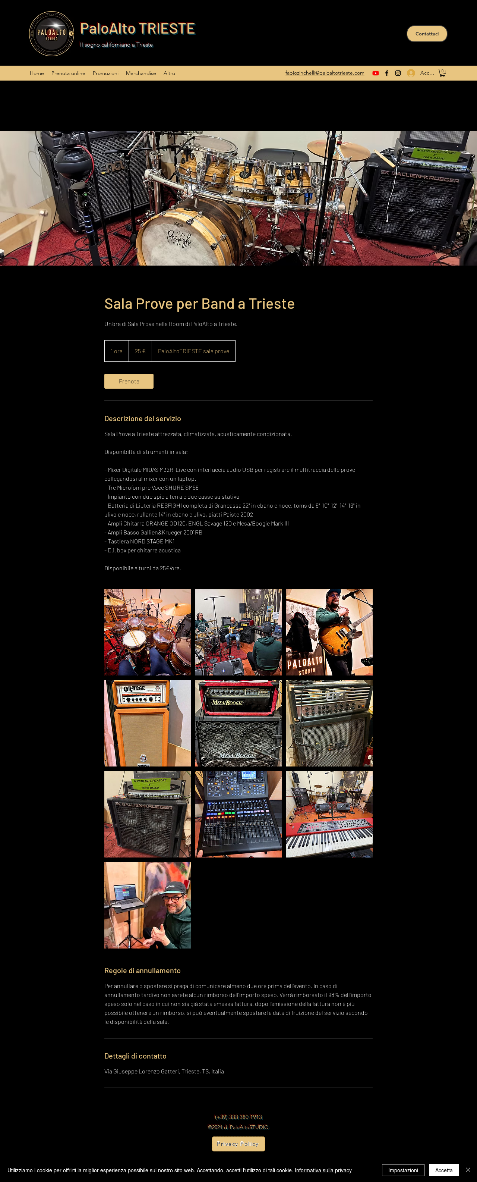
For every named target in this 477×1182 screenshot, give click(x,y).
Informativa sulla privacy (323, 1170)
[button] (443, 73)
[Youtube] (375, 73)
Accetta (444, 1170)
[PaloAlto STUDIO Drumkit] (147, 632)
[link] (129, 381)
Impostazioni (403, 1170)
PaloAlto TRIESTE (137, 28)
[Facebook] (387, 73)
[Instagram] (398, 73)
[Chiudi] (468, 1170)
